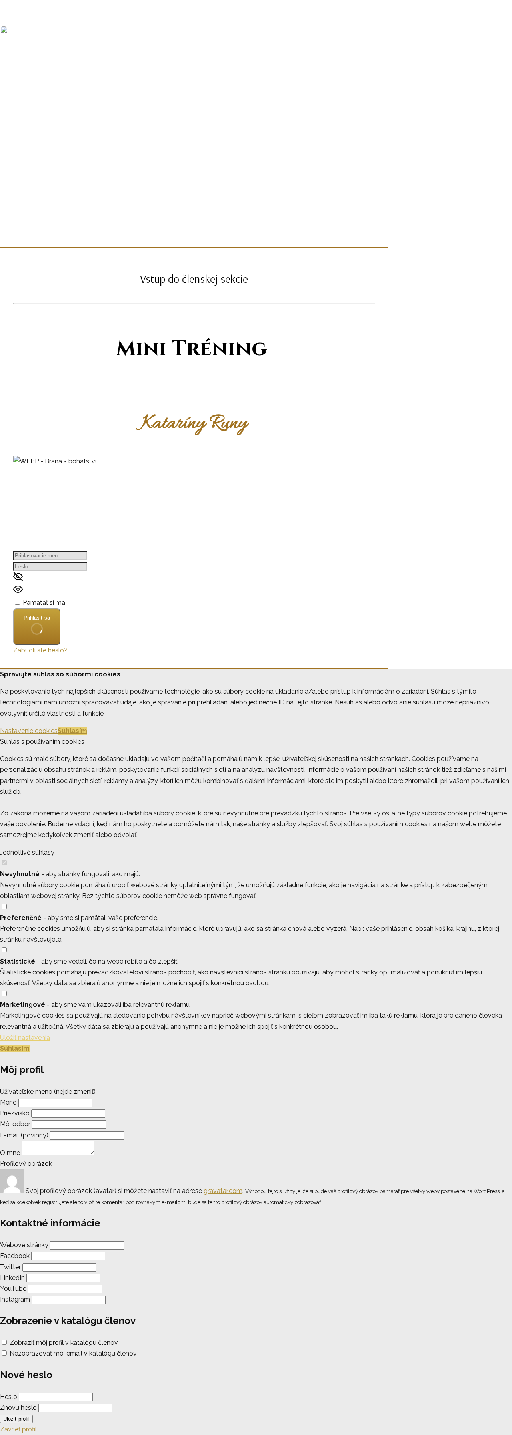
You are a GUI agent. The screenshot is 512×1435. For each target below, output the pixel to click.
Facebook (15, 1256)
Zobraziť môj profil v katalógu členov (64, 1342)
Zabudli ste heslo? (40, 650)
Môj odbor (15, 1124)
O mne (10, 1153)
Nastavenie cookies (29, 731)
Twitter (10, 1267)
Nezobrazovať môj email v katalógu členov (73, 1353)
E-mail (24, 1135)
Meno (9, 1102)
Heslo (8, 1397)
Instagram (15, 1299)
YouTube (13, 1288)
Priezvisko (15, 1113)
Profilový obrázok (26, 1163)
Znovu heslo (18, 1407)
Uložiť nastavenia (25, 1037)
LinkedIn (12, 1278)
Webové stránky (24, 1245)
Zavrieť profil (18, 1429)
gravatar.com (223, 1191)
